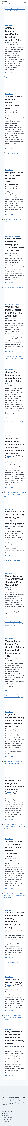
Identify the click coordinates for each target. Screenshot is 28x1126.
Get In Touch (8, 1117)
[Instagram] (8, 1111)
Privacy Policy (8, 1119)
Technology (17, 236)
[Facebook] (3, 1111)
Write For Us (7, 1121)
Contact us (7, 1115)
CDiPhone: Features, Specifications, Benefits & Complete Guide (13, 34)
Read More (9, 72)
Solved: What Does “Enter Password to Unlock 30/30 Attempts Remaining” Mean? (14, 518)
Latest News (9, 25)
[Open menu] (25, 3)
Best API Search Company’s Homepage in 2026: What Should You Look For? (14, 244)
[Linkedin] (11, 1111)
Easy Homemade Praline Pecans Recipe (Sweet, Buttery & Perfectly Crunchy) (14, 1037)
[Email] (6, 1111)
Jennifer (9, 42)
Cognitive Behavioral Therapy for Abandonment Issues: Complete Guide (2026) (14, 720)
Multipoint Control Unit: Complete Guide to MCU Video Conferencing (14, 178)
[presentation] (15, 15)
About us (7, 1113)
